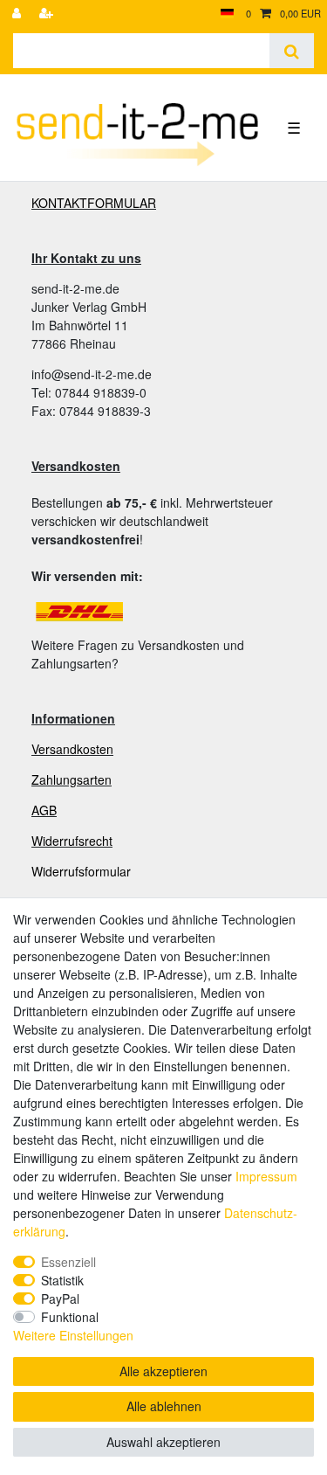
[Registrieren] (48, 13)
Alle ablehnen (163, 1406)
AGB (44, 810)
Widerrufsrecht (71, 840)
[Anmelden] (18, 13)
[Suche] (291, 50)
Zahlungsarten (71, 779)
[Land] (227, 13)
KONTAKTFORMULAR (93, 202)
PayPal (60, 1298)
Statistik (62, 1280)
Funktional (70, 1317)
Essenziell (68, 1262)
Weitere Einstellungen (73, 1335)
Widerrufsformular (81, 871)
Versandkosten (72, 749)
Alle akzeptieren (163, 1371)
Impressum (266, 1176)
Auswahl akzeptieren (163, 1442)
